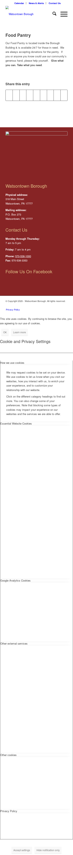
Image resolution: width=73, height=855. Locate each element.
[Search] (52, 14)
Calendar (19, 3)
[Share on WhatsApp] (23, 95)
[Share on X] (16, 95)
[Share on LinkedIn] (36, 95)
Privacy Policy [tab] (8, 811)
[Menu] (62, 14)
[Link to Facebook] (64, 305)
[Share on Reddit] (57, 95)
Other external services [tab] (14, 643)
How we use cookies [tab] (12, 363)
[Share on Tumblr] (43, 95)
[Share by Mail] (64, 95)
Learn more (19, 332)
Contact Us (55, 3)
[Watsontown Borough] (30, 14)
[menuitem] (19, 3)
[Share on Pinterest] (29, 95)
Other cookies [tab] (8, 755)
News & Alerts (36, 3)
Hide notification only (48, 850)
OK (5, 332)
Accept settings (21, 850)
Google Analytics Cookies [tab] (15, 580)
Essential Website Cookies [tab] (16, 423)
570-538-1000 (23, 256)
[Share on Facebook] (9, 95)
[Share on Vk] (50, 95)
